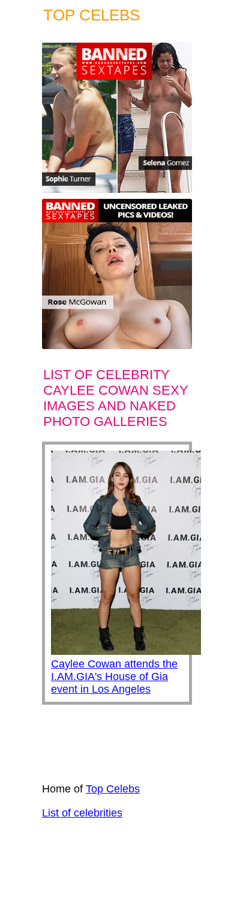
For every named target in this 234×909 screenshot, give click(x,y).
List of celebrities (82, 813)
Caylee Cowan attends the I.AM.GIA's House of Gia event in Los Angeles (114, 676)
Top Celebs (113, 789)
